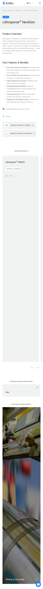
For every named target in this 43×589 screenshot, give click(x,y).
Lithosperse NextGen (31, 10)
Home (4, 10)
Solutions (11, 10)
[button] (29, 3)
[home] (8, 3)
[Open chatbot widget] (38, 584)
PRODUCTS (19, 10)
